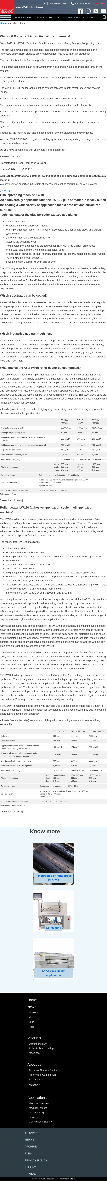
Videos (33, 1017)
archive (31, 1146)
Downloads (68, 17)
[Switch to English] (102, 4)
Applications (53, 17)
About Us (80, 17)
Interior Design (37, 1112)
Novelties (34, 1012)
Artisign (72, 1179)
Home (17, 17)
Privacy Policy (36, 1160)
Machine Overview (39, 1103)
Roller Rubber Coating (41, 1048)
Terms (29, 1139)
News (31, 1007)
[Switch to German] (97, 4)
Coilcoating (53, 927)
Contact (91, 17)
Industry (33, 1117)
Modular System (38, 1108)
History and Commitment (42, 1074)
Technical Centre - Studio (43, 1070)
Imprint (30, 1167)
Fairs (31, 1026)
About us (34, 1064)
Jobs (31, 1022)
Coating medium (38, 1043)
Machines (27, 17)
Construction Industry (41, 1121)
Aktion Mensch (37, 1079)
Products (34, 1038)
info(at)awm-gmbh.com (57, 3)
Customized (40, 17)
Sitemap (31, 1132)
